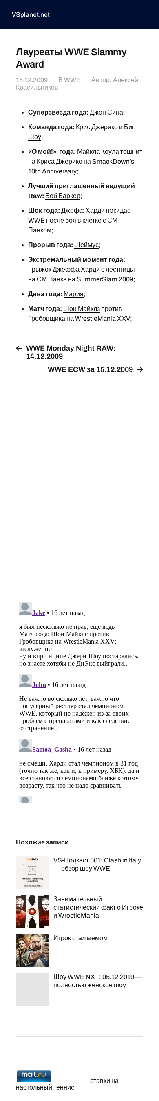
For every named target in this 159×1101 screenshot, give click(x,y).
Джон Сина (106, 112)
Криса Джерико (59, 161)
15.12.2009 (32, 80)
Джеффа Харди (76, 269)
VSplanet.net (31, 14)
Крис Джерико (96, 127)
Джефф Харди (83, 210)
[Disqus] (79, 483)
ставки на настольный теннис (67, 1084)
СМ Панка (52, 279)
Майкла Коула (98, 151)
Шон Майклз (81, 308)
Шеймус (86, 244)
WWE (72, 80)
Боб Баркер (62, 195)
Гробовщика (46, 318)
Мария (74, 293)
